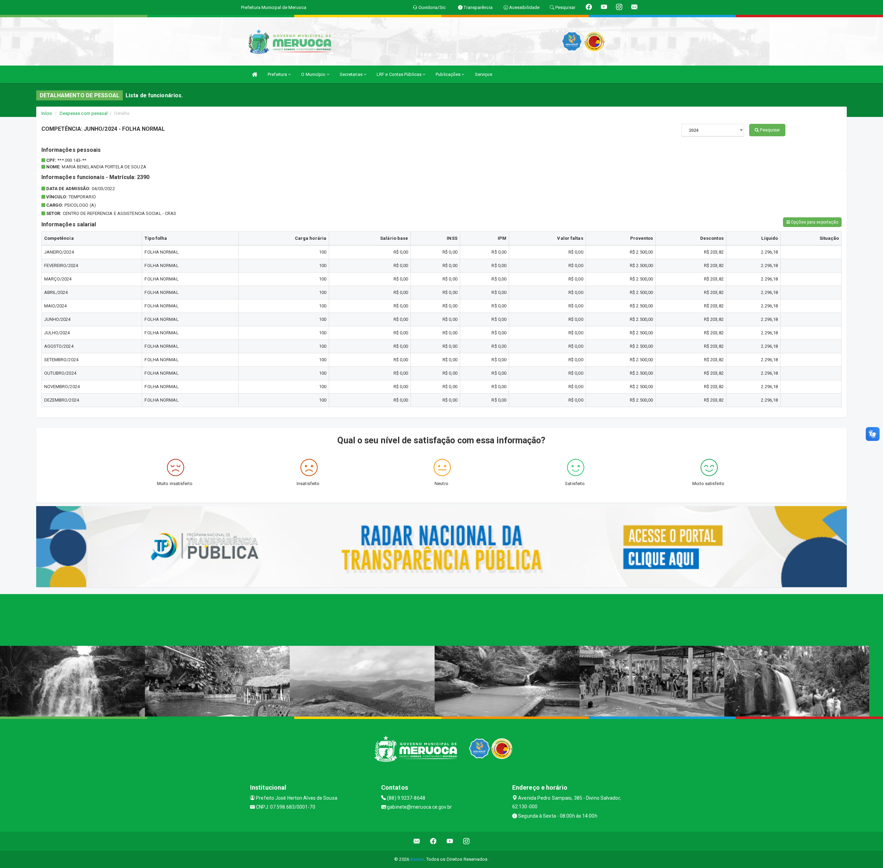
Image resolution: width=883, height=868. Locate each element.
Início (46, 113)
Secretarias (352, 74)
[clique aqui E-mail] (417, 841)
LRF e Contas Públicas (400, 74)
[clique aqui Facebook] (433, 841)
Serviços (484, 74)
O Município (313, 74)
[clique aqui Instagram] (466, 841)
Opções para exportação (814, 222)
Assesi (417, 859)
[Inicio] (254, 74)
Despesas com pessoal (84, 113)
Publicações (449, 74)
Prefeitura (278, 74)
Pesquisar (769, 129)
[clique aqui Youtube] (450, 841)
